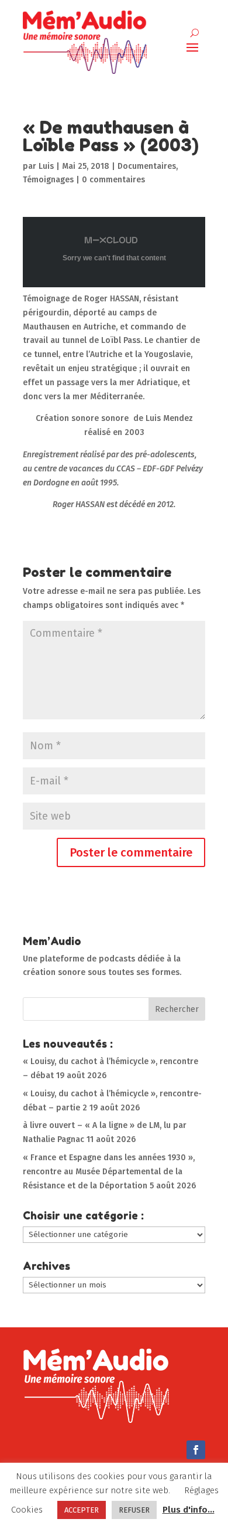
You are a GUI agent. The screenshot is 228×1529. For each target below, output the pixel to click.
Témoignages (48, 180)
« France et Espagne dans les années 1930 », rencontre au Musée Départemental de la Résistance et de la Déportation (109, 1172)
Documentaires (147, 166)
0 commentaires (113, 180)
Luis (46, 166)
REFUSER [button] (134, 1510)
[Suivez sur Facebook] (195, 1449)
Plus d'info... (189, 1509)
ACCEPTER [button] (81, 1510)
